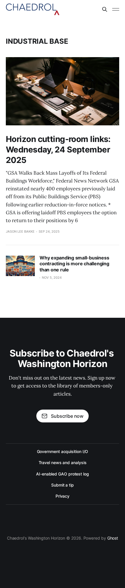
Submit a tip (62, 484)
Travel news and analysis (63, 462)
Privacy (62, 496)
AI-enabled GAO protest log (62, 473)
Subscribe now (67, 416)
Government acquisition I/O (62, 451)
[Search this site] (104, 9)
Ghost (112, 538)
